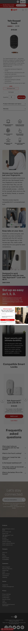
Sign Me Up (7, 319)
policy (10, 321)
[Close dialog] (27, 306)
